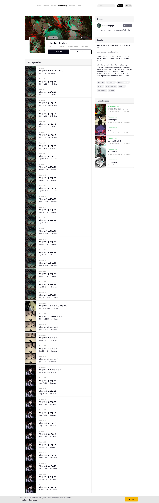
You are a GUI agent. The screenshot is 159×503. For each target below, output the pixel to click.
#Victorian (102, 90)
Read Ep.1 (58, 52)
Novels (53, 5)
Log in (120, 6)
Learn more (85, 38)
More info (23, 500)
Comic (50, 47)
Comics (46, 5)
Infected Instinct (58, 43)
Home (39, 5)
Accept (131, 499)
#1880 (111, 90)
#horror (101, 82)
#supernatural (123, 82)
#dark (100, 86)
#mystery (111, 82)
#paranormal (111, 86)
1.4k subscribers (73, 47)
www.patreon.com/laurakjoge (108, 52)
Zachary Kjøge (108, 25)
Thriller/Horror (52, 38)
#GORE (121, 86)
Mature (72, 5)
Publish (128, 6)
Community (62, 5)
